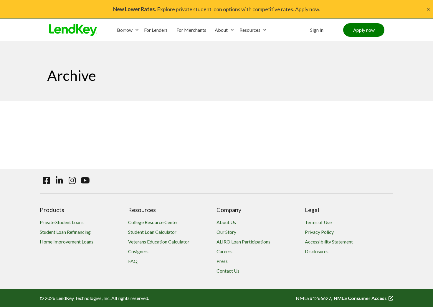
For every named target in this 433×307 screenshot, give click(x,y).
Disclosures (316, 251)
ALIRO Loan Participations (243, 241)
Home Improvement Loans (66, 241)
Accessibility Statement (329, 241)
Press (222, 261)
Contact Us (227, 270)
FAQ (133, 261)
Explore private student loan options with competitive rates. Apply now (216, 9)
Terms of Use (318, 222)
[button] (127, 30)
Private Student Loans (62, 222)
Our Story (226, 232)
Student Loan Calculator (152, 232)
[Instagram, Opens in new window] (72, 180)
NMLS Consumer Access (363, 298)
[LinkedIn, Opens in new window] (59, 180)
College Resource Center (153, 222)
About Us (226, 222)
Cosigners (138, 251)
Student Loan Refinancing (65, 232)
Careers (224, 251)
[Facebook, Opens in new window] (46, 180)
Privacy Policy (319, 232)
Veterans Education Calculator (158, 241)
